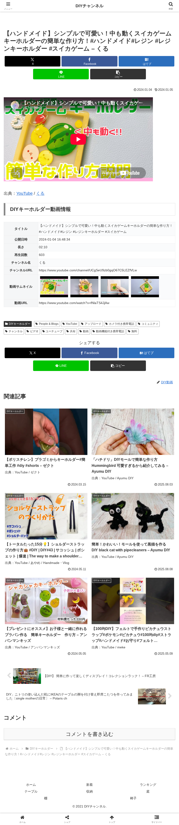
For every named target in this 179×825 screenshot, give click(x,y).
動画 (86, 331)
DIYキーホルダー (19, 323)
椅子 (133, 798)
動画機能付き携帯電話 (110, 331)
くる (40, 193)
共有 (73, 331)
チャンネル (16, 331)
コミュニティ (149, 323)
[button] (118, 74)
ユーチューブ (54, 331)
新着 (89, 785)
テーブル (31, 791)
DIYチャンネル (89, 5)
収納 (89, 791)
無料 (134, 331)
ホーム (31, 785)
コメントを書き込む (90, 734)
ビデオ (34, 331)
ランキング (148, 785)
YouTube (24, 193)
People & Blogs (49, 323)
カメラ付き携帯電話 (121, 323)
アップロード (93, 323)
